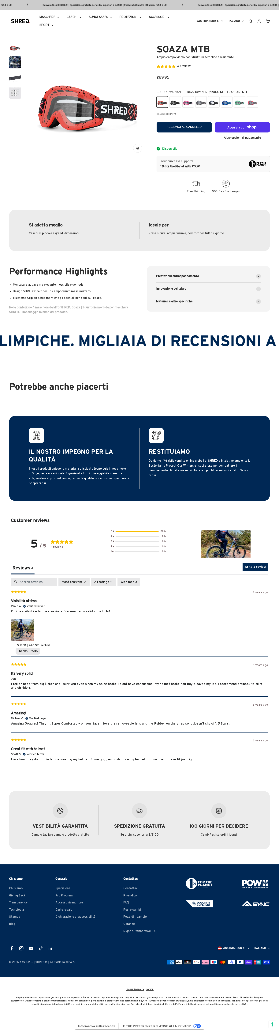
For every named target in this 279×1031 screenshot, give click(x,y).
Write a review (255, 566)
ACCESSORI (157, 17)
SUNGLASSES (98, 17)
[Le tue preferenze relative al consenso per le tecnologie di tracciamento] (272, 1024)
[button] (138, 531)
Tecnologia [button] (16, 909)
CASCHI (72, 17)
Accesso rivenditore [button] (69, 902)
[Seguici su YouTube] (31, 948)
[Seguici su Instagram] (21, 948)
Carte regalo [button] (63, 909)
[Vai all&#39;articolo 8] (15, 93)
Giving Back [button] (17, 895)
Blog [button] (12, 923)
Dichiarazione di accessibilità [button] (75, 916)
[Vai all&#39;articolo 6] (15, 63)
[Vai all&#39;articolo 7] (15, 78)
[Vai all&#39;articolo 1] (15, 47)
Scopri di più (37, 483)
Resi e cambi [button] (132, 909)
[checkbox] (128, 582)
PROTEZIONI (128, 17)
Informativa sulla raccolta (96, 1026)
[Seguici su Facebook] (11, 948)
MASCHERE (47, 17)
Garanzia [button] (129, 923)
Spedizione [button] (62, 888)
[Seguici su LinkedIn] (50, 948)
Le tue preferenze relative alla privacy (156, 1026)
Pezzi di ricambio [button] (135, 916)
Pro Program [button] (64, 895)
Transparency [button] (18, 902)
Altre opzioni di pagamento (242, 137)
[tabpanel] (139, 673)
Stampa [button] (14, 916)
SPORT (44, 24)
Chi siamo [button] (16, 888)
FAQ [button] (126, 902)
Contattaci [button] (131, 888)
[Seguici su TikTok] (40, 948)
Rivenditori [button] (131, 895)
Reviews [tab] (23, 568)
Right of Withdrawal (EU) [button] (140, 931)
